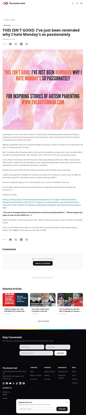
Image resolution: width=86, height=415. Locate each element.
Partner (74, 379)
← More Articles (42, 321)
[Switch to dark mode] (73, 3)
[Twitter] (14, 383)
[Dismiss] (66, 402)
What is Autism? (36, 375)
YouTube (47, 379)
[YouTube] (10, 383)
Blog (31, 372)
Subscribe (60, 353)
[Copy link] (27, 44)
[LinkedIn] (20, 383)
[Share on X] (16, 44)
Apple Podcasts (49, 372)
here (16, 230)
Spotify (46, 375)
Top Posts (33, 379)
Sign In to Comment (42, 263)
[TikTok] (17, 383)
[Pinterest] (24, 383)
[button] (43, 89)
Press (74, 375)
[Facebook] (7, 383)
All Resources (63, 372)
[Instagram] (4, 383)
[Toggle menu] (81, 3)
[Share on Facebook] (10, 44)
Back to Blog (10, 20)
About (74, 372)
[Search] (77, 3)
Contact (74, 383)
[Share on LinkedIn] (21, 44)
